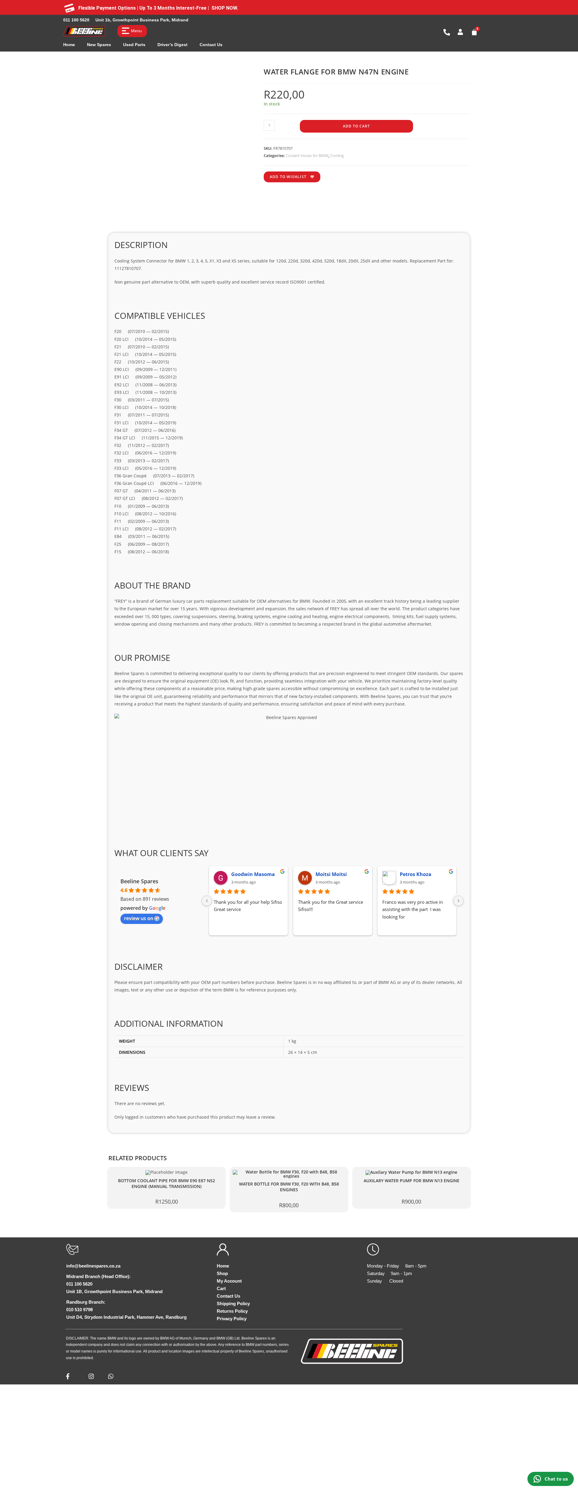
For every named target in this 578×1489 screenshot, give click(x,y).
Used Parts (134, 44)
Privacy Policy (232, 1318)
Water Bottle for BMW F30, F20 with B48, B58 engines (289, 1186)
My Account (229, 1280)
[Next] (458, 901)
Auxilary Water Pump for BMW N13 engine (411, 1180)
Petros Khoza (415, 874)
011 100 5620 (76, 19)
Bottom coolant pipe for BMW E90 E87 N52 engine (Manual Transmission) (166, 1183)
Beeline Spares (139, 881)
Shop (222, 1273)
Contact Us (211, 44)
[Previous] (207, 901)
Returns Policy (232, 1311)
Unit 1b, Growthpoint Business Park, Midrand (141, 19)
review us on (138, 918)
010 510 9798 (79, 1309)
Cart (221, 1288)
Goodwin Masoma (253, 874)
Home (69, 44)
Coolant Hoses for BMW (307, 155)
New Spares (99, 44)
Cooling (337, 155)
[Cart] (474, 32)
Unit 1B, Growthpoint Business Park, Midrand (114, 1291)
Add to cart (356, 126)
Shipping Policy (233, 1303)
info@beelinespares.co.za (93, 1265)
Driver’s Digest (172, 44)
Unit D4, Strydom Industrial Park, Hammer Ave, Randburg (126, 1317)
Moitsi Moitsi (331, 874)
